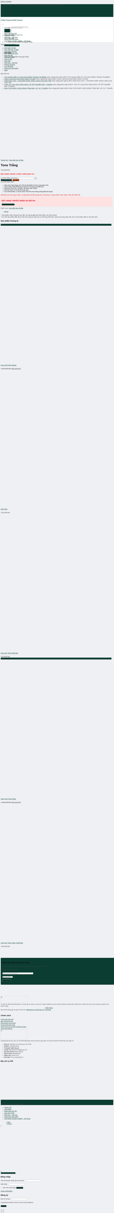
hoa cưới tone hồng (8, 799)
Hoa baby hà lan (10, 48)
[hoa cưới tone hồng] (14, 795)
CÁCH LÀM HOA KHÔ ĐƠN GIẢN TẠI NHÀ (20, 79)
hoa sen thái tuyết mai (9, 653)
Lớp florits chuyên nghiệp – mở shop (17, 41)
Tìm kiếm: (7, 28)
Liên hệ (7, 10)
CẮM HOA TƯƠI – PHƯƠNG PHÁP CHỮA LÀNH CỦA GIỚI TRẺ (27, 81)
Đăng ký (3, 1206)
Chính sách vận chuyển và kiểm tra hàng (13, 1027)
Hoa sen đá (8, 55)
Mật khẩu (4, 1184)
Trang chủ (7, 30)
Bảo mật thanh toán (7, 1021)
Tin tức (6, 12)
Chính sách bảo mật (7, 1019)
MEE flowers (15, 1048)
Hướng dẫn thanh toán (8, 1025)
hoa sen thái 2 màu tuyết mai (12, 943)
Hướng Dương (9, 65)
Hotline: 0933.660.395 (8, 1173)
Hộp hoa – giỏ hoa (10, 37)
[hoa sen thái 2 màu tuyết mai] (14, 939)
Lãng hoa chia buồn (11, 39)
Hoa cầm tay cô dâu (11, 50)
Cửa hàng (7, 32)
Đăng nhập (19, 1187)
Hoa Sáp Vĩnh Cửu (11, 53)
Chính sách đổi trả (6, 1028)
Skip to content (6, 1)
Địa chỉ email (6, 1199)
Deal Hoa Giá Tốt (10, 33)
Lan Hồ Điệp (8, 66)
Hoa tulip (7, 61)
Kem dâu (4, 509)
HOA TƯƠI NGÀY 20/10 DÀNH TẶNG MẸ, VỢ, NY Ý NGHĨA (26, 88)
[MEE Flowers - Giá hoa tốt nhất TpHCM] (12, 20)
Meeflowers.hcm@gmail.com (35, 1010)
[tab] (58, 212)
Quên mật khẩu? (7, 1191)
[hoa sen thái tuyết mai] (14, 650)
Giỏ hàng (7, 14)
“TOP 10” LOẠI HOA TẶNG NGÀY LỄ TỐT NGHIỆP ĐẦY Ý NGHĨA (28, 84)
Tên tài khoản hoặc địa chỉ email (13, 1180)
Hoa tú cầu (8, 59)
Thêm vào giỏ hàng (6, 180)
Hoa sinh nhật (9, 35)
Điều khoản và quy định (8, 1023)
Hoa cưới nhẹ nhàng (8, 365)
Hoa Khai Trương (10, 52)
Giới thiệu (7, 8)
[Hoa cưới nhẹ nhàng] (14, 362)
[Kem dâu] (14, 506)
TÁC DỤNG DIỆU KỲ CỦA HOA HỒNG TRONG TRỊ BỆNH (25, 77)
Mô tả (6, 212)
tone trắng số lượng (10, 178)
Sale (5, 70)
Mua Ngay (15, 180)
